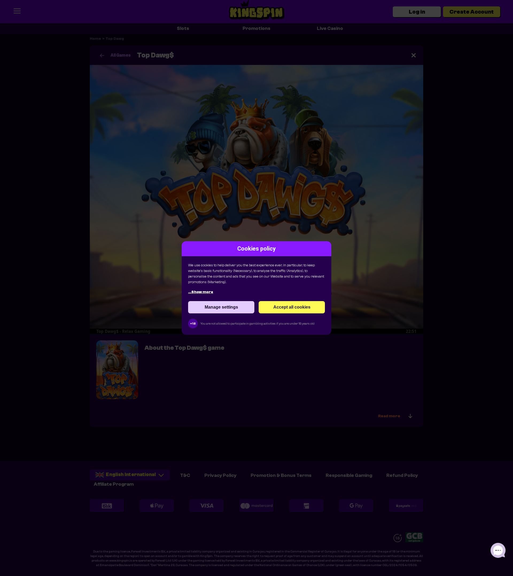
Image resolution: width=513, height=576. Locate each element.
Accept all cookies (291, 307)
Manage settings (221, 307)
